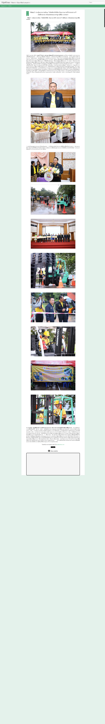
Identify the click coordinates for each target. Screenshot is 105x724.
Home (10, 6)
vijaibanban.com (60, 444)
